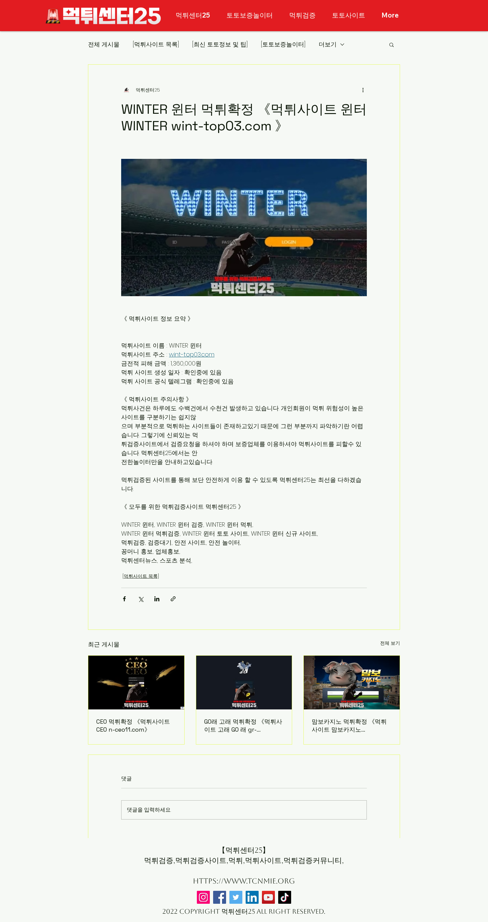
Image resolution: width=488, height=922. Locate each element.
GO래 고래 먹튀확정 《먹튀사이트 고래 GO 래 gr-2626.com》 (243, 726)
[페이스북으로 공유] (124, 599)
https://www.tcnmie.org (244, 881)
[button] (391, 44)
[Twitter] (235, 897)
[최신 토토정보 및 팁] (220, 44)
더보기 (328, 44)
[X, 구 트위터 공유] (140, 599)
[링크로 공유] (173, 599)
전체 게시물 (104, 44)
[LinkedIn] (252, 897)
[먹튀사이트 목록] (156, 44)
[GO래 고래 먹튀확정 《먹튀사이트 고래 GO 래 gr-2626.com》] (244, 682)
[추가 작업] (363, 90)
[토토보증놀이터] (283, 44)
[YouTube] (268, 897)
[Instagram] (203, 897)
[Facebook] (219, 897)
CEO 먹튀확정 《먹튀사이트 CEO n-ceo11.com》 (133, 725)
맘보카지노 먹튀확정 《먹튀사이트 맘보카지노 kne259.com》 (349, 726)
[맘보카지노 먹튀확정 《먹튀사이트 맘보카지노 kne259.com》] (352, 682)
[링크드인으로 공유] (157, 599)
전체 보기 (390, 643)
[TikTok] (284, 897)
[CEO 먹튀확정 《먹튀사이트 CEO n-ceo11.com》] (136, 682)
